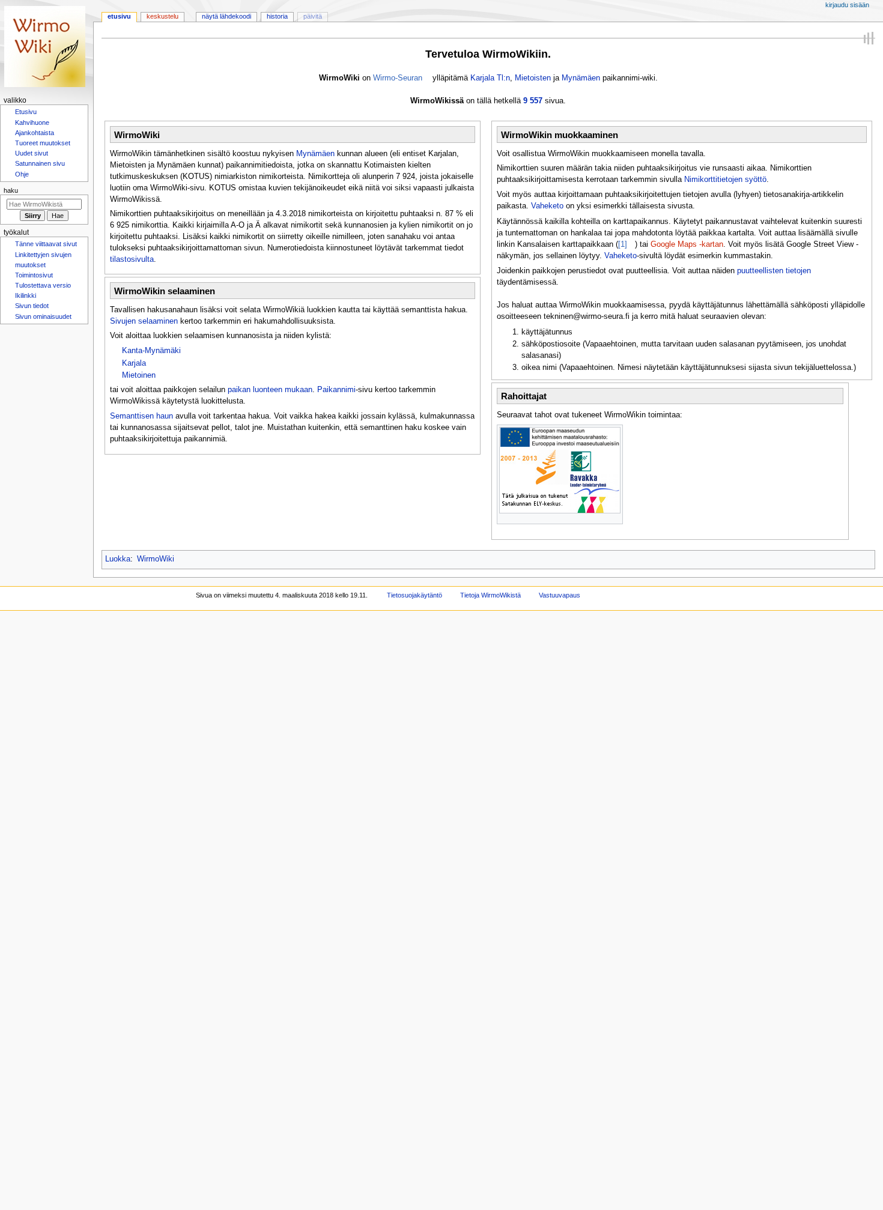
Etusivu (119, 16)
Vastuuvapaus (559, 595)
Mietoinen (139, 375)
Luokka (117, 559)
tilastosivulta (132, 259)
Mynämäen (581, 78)
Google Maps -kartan (687, 244)
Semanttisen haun (141, 416)
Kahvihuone (32, 123)
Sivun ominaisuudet (43, 324)
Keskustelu (162, 16)
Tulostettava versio (43, 291)
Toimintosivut (34, 281)
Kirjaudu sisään (847, 4)
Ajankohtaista (34, 134)
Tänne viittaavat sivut (46, 248)
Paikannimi (336, 390)
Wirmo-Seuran (397, 78)
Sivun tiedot (32, 313)
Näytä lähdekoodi (226, 16)
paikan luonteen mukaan (270, 390)
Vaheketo (547, 206)
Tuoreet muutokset (42, 145)
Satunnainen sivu (40, 167)
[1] (622, 244)
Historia (277, 16)
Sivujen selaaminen (144, 321)
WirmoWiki (155, 559)
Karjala (134, 363)
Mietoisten (533, 78)
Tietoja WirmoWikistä (490, 595)
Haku (11, 194)
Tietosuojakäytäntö (414, 595)
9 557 (532, 101)
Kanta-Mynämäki (151, 350)
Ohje (22, 178)
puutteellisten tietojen (774, 271)
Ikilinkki (25, 302)
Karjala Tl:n (490, 78)
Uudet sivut (31, 156)
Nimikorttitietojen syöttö (725, 179)
